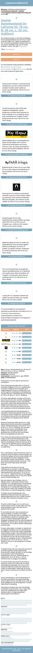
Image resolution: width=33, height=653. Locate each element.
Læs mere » (16, 54)
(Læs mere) (23, 46)
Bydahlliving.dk (21, 69)
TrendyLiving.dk (16, 67)
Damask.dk (6, 67)
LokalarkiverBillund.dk (16, 3)
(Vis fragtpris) (10, 49)
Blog (18, 648)
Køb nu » (17, 59)
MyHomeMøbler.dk (7, 69)
